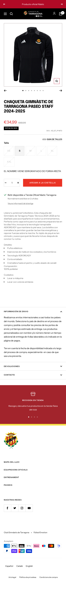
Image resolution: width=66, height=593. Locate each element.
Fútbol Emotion (40, 532)
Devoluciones (12, 366)
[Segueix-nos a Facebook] (7, 508)
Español (9, 566)
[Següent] (60, 90)
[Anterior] (5, 90)
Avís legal (12, 577)
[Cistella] (60, 13)
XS (8, 150)
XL (52, 150)
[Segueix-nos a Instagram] (21, 508)
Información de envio (16, 311)
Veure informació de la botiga (20, 203)
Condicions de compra (48, 577)
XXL (9, 161)
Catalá (19, 566)
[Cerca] (11, 13)
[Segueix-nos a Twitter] (14, 508)
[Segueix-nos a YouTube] (29, 508)
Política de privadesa (27, 577)
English (29, 566)
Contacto (9, 375)
